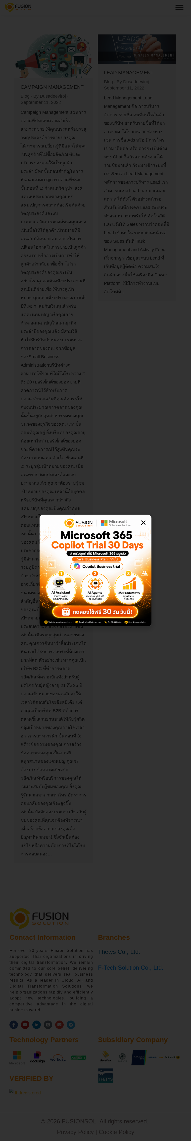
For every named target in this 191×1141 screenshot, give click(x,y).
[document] (95, 570)
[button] (143, 523)
